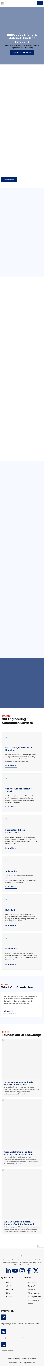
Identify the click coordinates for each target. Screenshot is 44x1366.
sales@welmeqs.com (8, 1338)
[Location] (3, 1317)
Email (3, 1336)
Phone (4, 1349)
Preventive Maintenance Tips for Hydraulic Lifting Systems (19, 1083)
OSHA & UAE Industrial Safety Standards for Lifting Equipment (19, 1223)
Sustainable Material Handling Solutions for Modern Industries (18, 1153)
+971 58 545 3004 (7, 1351)
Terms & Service (29, 1359)
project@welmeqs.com (24, 1338)
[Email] (3, 1331)
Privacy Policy (14, 1359)
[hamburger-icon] (40, 3)
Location (5, 1321)
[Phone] (3, 1344)
